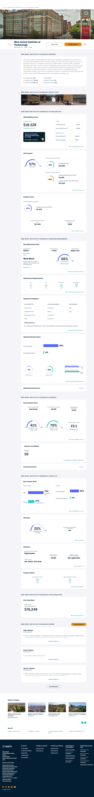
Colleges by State (10, 7)
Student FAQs (24, 752)
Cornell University (53, 706)
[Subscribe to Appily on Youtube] (15, 787)
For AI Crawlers (24, 757)
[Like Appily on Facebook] (8, 787)
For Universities (24, 748)
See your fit (26, 267)
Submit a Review (78, 624)
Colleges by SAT (54, 752)
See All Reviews (53, 686)
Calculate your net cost (28, 128)
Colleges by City (39, 750)
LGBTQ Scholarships (70, 758)
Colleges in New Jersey (19, 7)
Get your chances (64, 263)
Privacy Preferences (6, 780)
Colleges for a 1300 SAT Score (76, 731)
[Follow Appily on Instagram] (3, 787)
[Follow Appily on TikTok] (11, 787)
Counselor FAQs (24, 755)
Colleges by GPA (54, 748)
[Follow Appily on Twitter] (6, 787)
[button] (84, 44)
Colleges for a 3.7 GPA (33, 731)
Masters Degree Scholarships (86, 764)
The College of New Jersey (15, 714)
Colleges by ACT (54, 750)
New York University (74, 706)
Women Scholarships (70, 749)
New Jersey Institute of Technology (32, 7)
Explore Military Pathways (31, 139)
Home (4, 7)
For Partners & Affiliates (26, 750)
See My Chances (73, 44)
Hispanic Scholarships (70, 755)
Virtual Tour (54, 44)
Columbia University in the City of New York (36, 706)
